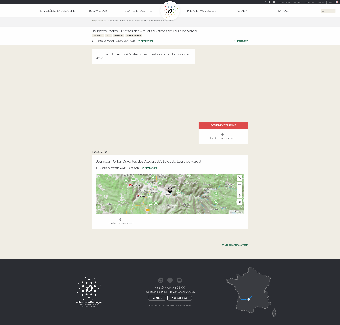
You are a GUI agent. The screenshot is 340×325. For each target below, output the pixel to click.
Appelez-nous (179, 298)
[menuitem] (57, 11)
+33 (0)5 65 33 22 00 (170, 287)
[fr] (337, 2)
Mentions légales (156, 305)
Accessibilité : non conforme (178, 305)
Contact (157, 298)
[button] (337, 2)
